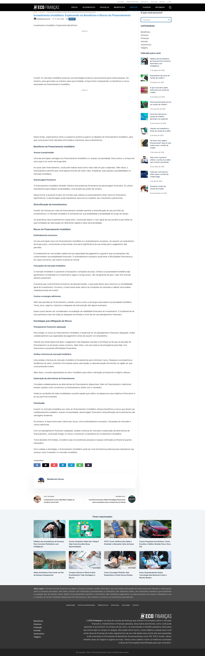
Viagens (147, 7)
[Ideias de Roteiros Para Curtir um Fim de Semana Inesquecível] (50, 560)
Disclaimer (162, 1)
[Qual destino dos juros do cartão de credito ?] (144, 78)
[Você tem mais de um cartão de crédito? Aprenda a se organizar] (144, 116)
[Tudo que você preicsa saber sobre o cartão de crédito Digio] (144, 174)
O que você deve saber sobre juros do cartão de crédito (159, 90)
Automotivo (88, 7)
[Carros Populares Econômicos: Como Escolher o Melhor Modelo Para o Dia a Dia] (155, 529)
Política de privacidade (132, 1)
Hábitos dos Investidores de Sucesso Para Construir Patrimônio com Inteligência (49, 544)
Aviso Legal (154, 1)
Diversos (160, 7)
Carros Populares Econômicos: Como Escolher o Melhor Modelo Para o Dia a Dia (155, 544)
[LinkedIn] (62, 465)
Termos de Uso (144, 1)
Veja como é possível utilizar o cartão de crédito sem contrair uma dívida (160, 159)
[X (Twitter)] (45, 465)
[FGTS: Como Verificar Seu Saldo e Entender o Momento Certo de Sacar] (120, 529)
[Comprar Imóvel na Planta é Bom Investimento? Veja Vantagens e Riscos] (85, 560)
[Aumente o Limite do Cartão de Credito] (144, 188)
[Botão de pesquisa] (168, 19)
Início (74, 7)
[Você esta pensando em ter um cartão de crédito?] (144, 104)
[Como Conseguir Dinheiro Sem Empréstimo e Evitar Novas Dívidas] (120, 560)
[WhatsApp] (79, 465)
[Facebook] (37, 465)
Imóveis (134, 7)
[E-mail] (88, 465)
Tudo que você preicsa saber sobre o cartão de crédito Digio (159, 174)
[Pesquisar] (170, 7)
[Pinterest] (54, 465)
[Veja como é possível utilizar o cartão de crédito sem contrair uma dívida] (144, 160)
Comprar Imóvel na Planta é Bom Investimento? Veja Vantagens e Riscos (82, 575)
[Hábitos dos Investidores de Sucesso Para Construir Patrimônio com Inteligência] (144, 61)
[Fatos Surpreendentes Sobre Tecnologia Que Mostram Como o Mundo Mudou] (155, 560)
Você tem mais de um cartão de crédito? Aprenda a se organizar (159, 116)
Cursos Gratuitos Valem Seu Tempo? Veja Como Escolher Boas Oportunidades (84, 544)
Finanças (104, 7)
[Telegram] (71, 465)
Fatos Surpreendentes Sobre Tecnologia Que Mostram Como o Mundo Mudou (153, 575)
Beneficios (119, 7)
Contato (169, 1)
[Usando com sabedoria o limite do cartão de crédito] (144, 131)
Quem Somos (120, 1)
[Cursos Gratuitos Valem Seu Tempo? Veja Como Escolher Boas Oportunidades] (85, 529)
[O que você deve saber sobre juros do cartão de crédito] (144, 90)
